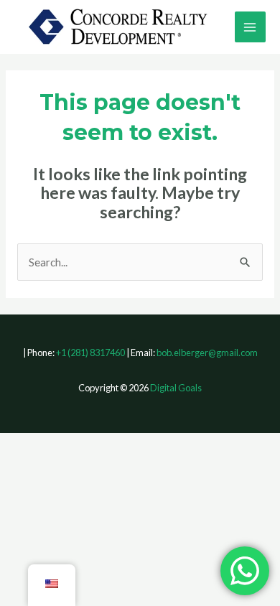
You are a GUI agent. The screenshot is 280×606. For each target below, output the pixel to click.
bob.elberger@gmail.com (207, 352)
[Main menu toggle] (250, 26)
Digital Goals (176, 387)
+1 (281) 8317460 (90, 352)
